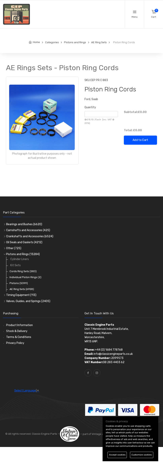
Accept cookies (117, 455)
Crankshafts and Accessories (29, 236)
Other (13, 248)
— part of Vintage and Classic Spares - (104, 434)
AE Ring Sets (22, 289)
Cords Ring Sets (23, 271)
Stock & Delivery (16, 331)
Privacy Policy (15, 343)
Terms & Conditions (18, 337)
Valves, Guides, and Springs (28, 301)
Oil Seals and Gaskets (24, 242)
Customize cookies (141, 455)
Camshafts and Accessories (28, 230)
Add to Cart (140, 140)
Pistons (19, 283)
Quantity (90, 107)
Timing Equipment (21, 295)
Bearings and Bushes (24, 224)
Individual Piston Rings (25, 277)
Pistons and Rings (23, 254)
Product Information (19, 325)
